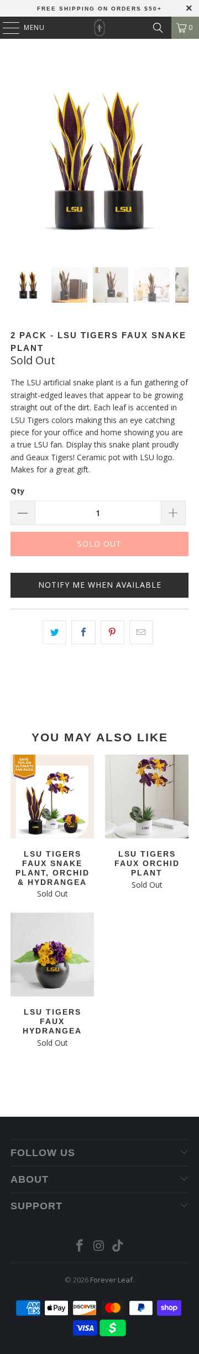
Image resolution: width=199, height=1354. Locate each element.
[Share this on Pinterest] (112, 632)
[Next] (180, 161)
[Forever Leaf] (99, 28)
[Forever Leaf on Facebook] (79, 1246)
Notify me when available (99, 584)
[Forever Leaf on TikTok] (118, 1246)
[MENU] (5, 28)
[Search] (158, 28)
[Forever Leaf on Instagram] (99, 1246)
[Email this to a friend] (141, 632)
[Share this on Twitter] (54, 632)
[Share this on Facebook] (83, 632)
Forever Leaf (111, 1280)
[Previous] (19, 161)
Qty (17, 491)
